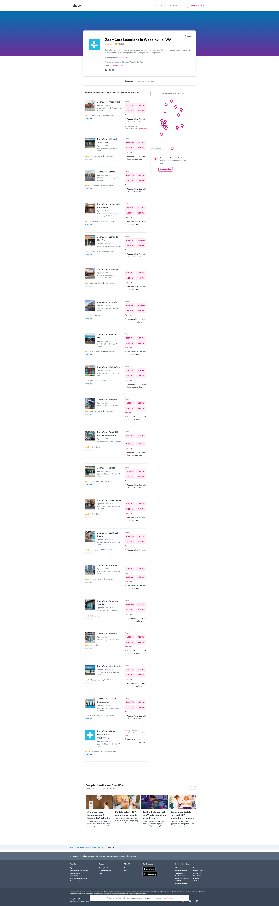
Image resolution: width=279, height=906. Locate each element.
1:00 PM (130, 208)
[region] (172, 125)
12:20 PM (130, 240)
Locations (129, 81)
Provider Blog (197, 873)
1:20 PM (141, 208)
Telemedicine (179, 873)
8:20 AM (141, 444)
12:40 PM (130, 142)
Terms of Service (84, 899)
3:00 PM (141, 504)
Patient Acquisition (181, 870)
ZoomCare (87, 847)
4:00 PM (129, 278)
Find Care (74, 864)
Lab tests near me (75, 873)
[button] (181, 110)
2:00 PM (129, 105)
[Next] (194, 787)
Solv (71, 847)
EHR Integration (180, 876)
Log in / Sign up (195, 5)
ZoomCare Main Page (145, 81)
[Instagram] (197, 901)
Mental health (74, 876)
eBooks (195, 881)
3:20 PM (141, 110)
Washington (96, 847)
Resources (103, 864)
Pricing (195, 868)
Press (125, 870)
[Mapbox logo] (156, 149)
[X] (190, 901)
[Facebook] (183, 901)
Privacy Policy (74, 899)
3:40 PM (141, 273)
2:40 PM (129, 110)
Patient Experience (183, 864)
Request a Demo (198, 870)
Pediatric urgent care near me (79, 870)
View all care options (76, 881)
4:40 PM (141, 278)
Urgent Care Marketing (182, 878)
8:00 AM (129, 444)
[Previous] (190, 787)
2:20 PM (141, 105)
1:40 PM (141, 142)
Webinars (196, 878)
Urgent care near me (76, 868)
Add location (165, 169)
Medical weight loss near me (78, 878)
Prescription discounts (106, 868)
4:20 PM (129, 343)
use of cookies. (168, 898)
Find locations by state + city (172, 93)
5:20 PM (141, 343)
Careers (126, 868)
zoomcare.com (118, 65)
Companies (78, 847)
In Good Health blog (105, 870)
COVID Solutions (180, 881)
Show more (143, 129)
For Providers (175, 5)
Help (100, 873)
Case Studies (197, 876)
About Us (127, 864)
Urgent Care (123, 58)
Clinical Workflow (180, 868)
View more (128, 115)
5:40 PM (141, 376)
